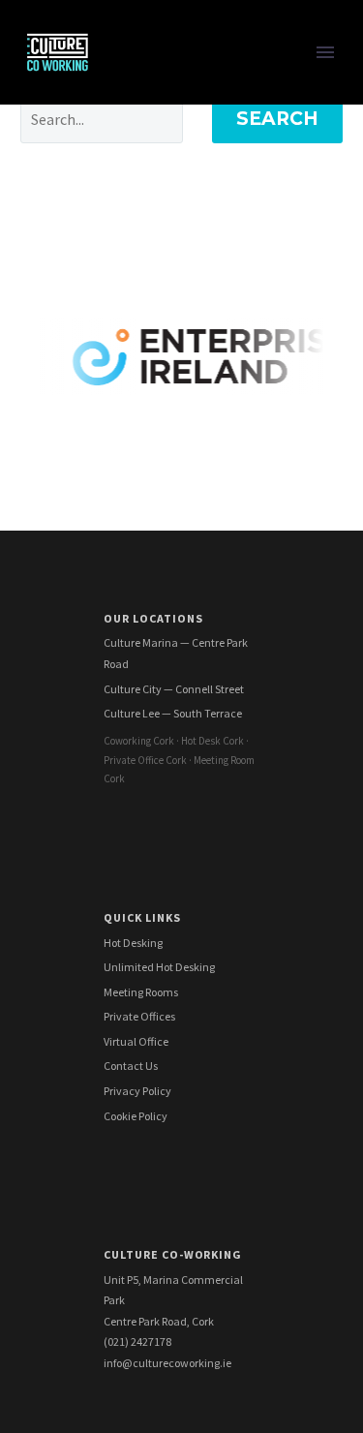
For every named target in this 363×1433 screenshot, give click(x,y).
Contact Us (131, 1065)
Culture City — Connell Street (174, 689)
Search (277, 118)
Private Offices (139, 1016)
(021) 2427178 (137, 1341)
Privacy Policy (137, 1090)
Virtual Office (136, 1041)
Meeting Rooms (141, 992)
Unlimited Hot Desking (159, 967)
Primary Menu (325, 52)
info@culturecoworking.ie (167, 1363)
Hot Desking (133, 942)
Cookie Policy (135, 1116)
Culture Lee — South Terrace (173, 713)
